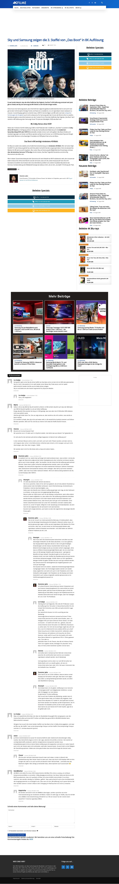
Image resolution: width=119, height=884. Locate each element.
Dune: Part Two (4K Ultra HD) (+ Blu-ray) (98, 258)
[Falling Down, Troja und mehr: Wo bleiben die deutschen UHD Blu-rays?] (83, 209)
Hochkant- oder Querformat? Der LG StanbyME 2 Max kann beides (99, 173)
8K (31, 45)
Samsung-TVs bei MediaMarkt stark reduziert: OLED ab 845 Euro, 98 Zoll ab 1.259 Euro (27, 329)
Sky (18, 169)
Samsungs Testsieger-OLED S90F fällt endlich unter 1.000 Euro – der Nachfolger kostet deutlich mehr (58, 329)
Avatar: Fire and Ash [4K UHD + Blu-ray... (97, 248)
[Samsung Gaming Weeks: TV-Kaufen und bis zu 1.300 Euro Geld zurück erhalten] (91, 312)
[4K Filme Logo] (22, 3)
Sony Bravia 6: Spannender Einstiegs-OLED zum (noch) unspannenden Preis (98, 120)
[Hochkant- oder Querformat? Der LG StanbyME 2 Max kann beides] (83, 174)
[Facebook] (89, 3)
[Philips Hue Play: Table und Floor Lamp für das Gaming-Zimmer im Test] (83, 132)
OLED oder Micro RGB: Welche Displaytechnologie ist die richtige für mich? (90, 364)
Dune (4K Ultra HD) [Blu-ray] (95, 268)
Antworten (16, 390)
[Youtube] (95, 3)
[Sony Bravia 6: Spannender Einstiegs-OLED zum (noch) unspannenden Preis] (83, 120)
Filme (91, 149)
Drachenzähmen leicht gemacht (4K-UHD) (98, 279)
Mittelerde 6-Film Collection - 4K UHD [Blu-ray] (98, 238)
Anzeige (48, 325)
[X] (92, 3)
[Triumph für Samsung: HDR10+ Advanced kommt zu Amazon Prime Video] (28, 347)
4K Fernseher (93, 124)
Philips (91, 135)
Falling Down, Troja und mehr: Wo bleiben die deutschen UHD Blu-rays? (100, 208)
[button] (102, 3)
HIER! (31, 839)
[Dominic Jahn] (13, 178)
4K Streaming (93, 201)
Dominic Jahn (13, 45)
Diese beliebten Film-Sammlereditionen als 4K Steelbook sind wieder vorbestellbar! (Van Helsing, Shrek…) (99, 144)
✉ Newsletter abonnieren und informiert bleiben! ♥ (23, 831)
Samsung (35, 45)
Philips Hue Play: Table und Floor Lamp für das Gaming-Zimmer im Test (100, 131)
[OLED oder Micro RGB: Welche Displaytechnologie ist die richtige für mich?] (91, 347)
